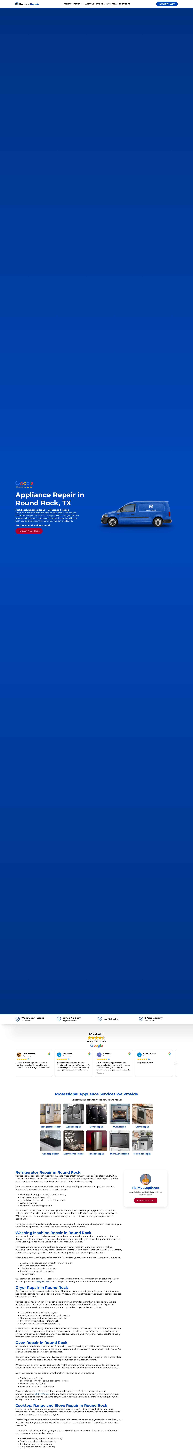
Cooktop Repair (50, 1154)
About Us (89, 4)
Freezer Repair (96, 1154)
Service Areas (111, 4)
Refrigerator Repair (50, 1127)
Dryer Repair (96, 1127)
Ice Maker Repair (142, 1154)
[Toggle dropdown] (82, 4)
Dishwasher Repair (73, 1154)
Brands (99, 4)
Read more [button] (64, 1073)
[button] (176, 1063)
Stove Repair (142, 1127)
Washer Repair (73, 1127)
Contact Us (124, 4)
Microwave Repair (119, 1154)
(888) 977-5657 (167, 4)
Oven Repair (119, 1127)
